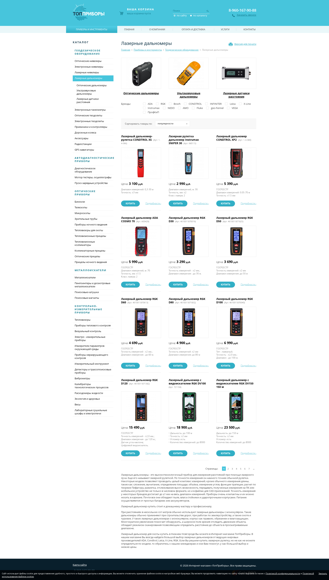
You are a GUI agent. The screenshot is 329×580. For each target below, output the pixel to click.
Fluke (200, 108)
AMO (185, 108)
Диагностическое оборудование (85, 170)
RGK (163, 103)
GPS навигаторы (84, 149)
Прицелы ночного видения (91, 262)
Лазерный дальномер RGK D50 (234, 219)
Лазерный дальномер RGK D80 (187, 300)
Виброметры (82, 378)
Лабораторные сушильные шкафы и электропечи (91, 411)
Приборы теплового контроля (93, 325)
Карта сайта (80, 564)
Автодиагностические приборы (94, 159)
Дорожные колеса (85, 132)
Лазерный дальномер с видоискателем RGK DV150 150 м (234, 383)
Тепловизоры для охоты (89, 230)
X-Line (247, 103)
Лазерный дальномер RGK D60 (139, 300)
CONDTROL (195, 103)
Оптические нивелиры (88, 61)
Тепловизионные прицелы (90, 236)
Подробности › (153, 203)
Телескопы (81, 207)
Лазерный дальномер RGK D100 (234, 300)
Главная (125, 49)
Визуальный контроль (88, 331)
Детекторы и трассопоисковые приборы (93, 371)
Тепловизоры (82, 319)
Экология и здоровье (87, 398)
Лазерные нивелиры (87, 72)
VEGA (235, 108)
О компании (157, 29)
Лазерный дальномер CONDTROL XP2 (233, 137)
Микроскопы (82, 213)
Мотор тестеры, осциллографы (93, 177)
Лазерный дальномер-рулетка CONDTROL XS (140, 139)
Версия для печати (245, 44)
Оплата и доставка (193, 29)
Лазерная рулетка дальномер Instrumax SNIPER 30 (184, 139)
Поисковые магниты (87, 298)
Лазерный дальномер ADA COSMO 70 (139, 219)
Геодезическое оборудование (182, 49)
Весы (78, 404)
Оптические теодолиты (88, 115)
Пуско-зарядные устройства (91, 183)
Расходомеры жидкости (89, 393)
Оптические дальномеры (141, 93)
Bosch (177, 103)
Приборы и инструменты (148, 49)
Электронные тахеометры (90, 109)
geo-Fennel (217, 108)
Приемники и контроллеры (91, 127)
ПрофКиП (153, 112)
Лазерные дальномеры (88, 78)
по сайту (182, 15)
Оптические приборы (85, 192)
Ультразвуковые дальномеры (188, 94)
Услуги (225, 29)
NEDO (171, 108)
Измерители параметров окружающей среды (89, 347)
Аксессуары (81, 138)
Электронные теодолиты (89, 121)
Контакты (250, 29)
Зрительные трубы (86, 218)
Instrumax (154, 108)
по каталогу (200, 15)
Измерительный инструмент (92, 363)
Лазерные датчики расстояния (236, 94)
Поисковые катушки (87, 292)
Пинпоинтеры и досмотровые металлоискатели (92, 284)
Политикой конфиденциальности (283, 573)
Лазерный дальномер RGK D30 (187, 219)
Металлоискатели (90, 270)
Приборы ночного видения (91, 224)
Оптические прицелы (87, 256)
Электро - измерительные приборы (90, 338)
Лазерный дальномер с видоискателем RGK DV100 (188, 383)
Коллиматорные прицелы (90, 250)
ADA (150, 103)
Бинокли (80, 201)
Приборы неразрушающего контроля (91, 356)
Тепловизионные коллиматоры (85, 243)
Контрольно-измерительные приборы (88, 309)
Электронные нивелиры (89, 66)
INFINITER (216, 103)
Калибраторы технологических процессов (91, 385)
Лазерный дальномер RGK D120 (139, 381)
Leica (233, 103)
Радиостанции (83, 144)
